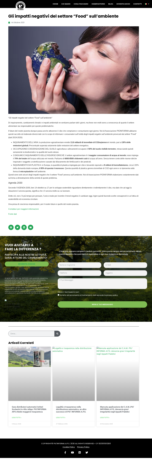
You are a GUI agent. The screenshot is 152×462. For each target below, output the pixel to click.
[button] (11, 227)
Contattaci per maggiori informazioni (23, 209)
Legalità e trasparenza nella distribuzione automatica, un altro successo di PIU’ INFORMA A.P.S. (71, 409)
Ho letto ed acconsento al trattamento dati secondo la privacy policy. (89, 295)
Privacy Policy (83, 447)
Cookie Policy (69, 447)
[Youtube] (72, 453)
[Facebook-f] (65, 453)
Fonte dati (12, 214)
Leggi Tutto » (16, 417)
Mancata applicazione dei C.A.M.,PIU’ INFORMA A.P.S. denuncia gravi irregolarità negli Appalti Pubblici (117, 409)
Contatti (137, 4)
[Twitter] (87, 453)
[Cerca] (57, 333)
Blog (110, 4)
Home (55, 4)
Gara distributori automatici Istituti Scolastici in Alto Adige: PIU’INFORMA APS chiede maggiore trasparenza (29, 409)
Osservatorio (98, 4)
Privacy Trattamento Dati (68, 292)
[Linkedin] (80, 453)
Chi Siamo (65, 4)
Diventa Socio (123, 4)
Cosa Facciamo (81, 4)
